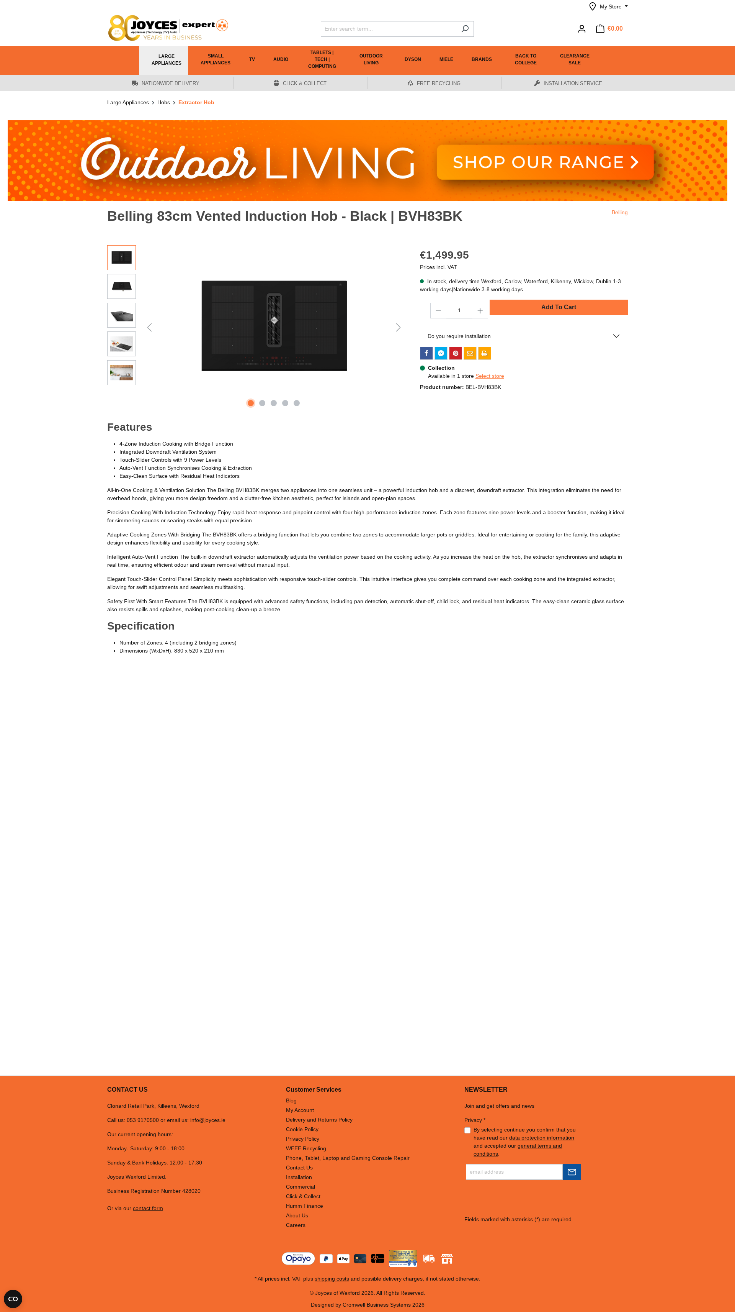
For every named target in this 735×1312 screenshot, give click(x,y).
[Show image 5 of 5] (297, 403)
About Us (297, 1215)
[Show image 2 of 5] (262, 403)
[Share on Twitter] (441, 353)
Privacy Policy (302, 1139)
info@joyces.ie (207, 1120)
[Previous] (149, 327)
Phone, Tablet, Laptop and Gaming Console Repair (348, 1158)
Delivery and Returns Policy (319, 1120)
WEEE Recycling (306, 1148)
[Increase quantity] (480, 310)
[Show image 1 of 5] (251, 403)
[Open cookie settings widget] (13, 1299)
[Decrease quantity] (438, 310)
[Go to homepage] (164, 28)
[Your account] (582, 28)
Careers (295, 1225)
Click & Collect (303, 1196)
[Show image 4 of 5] (285, 403)
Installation (299, 1177)
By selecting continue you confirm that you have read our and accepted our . (525, 1142)
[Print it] (485, 353)
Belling (620, 212)
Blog (291, 1100)
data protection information (541, 1138)
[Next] (398, 327)
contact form (148, 1208)
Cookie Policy (302, 1129)
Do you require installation (459, 336)
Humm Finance (304, 1206)
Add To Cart (558, 307)
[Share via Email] (470, 353)
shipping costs (332, 1279)
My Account (300, 1110)
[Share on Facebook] (426, 353)
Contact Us (299, 1167)
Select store (489, 376)
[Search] (465, 29)
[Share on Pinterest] (455, 353)
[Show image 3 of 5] (274, 403)
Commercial (300, 1187)
